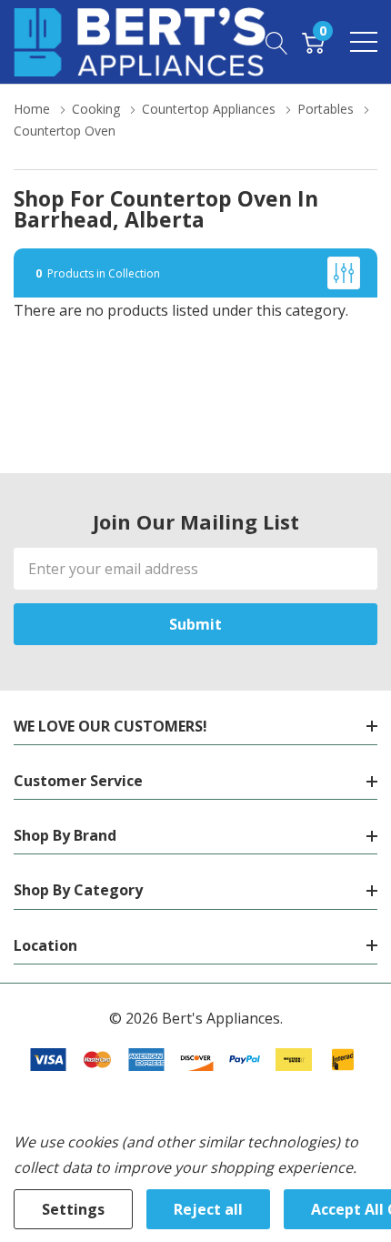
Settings (73, 1209)
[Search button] (277, 42)
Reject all (208, 1209)
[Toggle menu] (363, 42)
